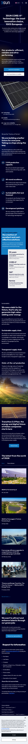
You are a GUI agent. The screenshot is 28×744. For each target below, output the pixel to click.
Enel (3, 707)
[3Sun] (5, 3)
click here (11, 693)
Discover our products (14, 69)
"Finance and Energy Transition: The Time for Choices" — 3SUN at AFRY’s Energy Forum (13, 585)
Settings (14, 739)
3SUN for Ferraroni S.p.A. (9, 489)
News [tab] (3, 463)
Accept (14, 735)
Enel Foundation (20, 714)
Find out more (14, 445)
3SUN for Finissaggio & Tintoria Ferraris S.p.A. (11, 520)
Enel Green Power (10, 707)
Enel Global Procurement (8, 714)
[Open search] (22, 3)
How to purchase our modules (14, 74)
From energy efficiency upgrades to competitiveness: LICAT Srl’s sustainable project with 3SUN (13, 552)
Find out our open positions (14, 636)
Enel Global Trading (6, 709)
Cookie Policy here (5, 728)
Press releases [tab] (10, 463)
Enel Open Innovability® (7, 712)
